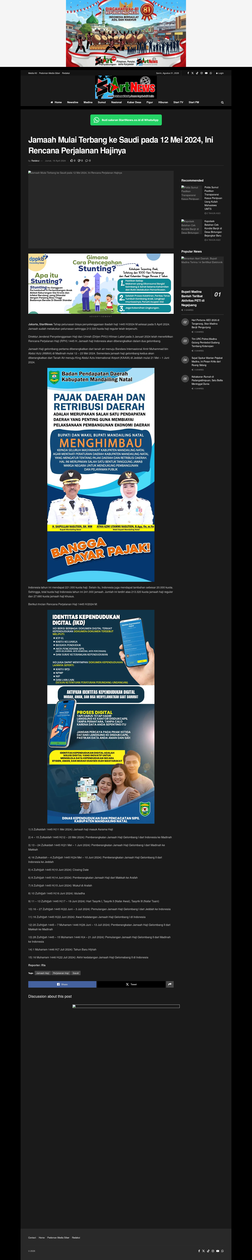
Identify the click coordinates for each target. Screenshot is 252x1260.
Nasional (116, 102)
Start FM (194, 102)
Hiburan (163, 102)
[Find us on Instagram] (202, 73)
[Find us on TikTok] (197, 73)
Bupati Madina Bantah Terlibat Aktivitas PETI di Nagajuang (193, 298)
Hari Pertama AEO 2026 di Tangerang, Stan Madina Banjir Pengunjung (205, 323)
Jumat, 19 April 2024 (55, 160)
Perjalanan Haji (61, 973)
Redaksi (66, 73)
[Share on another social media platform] (170, 984)
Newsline (72, 102)
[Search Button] (222, 102)
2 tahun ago (213, 213)
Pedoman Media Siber (49, 73)
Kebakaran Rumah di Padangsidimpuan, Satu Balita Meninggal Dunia (207, 380)
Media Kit (32, 73)
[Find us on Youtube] (206, 73)
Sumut (102, 102)
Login (221, 73)
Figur (150, 102)
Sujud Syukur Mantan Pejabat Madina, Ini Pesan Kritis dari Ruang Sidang (207, 361)
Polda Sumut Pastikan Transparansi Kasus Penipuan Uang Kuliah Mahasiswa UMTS (213, 197)
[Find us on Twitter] (192, 73)
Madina (88, 102)
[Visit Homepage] (126, 87)
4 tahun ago (213, 239)
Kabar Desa (134, 102)
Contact (32, 1237)
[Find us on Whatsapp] (211, 73)
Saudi (76, 973)
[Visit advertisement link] (126, 33)
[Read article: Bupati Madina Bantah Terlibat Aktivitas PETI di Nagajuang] (202, 271)
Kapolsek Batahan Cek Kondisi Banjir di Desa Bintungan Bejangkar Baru (213, 228)
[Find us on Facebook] (188, 73)
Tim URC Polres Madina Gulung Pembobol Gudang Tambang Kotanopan (206, 342)
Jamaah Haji (42, 973)
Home (58, 102)
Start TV (178, 102)
